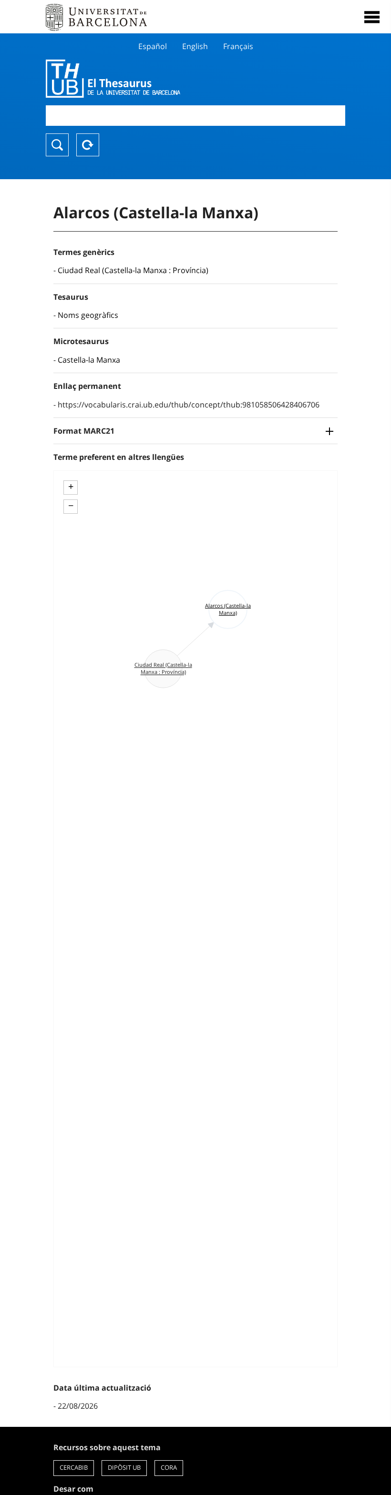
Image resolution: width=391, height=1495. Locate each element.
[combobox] (195, 115)
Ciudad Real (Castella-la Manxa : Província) (133, 270)
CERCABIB (74, 1467)
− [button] (70, 505)
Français (238, 46)
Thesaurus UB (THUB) (151, 79)
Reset (87, 144)
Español (152, 46)
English (195, 46)
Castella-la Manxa (89, 360)
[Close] (371, 17)
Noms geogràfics (88, 315)
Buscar (57, 144)
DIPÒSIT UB (124, 1467)
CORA (169, 1467)
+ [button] (70, 486)
